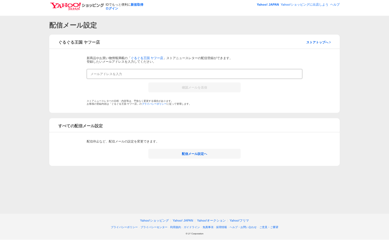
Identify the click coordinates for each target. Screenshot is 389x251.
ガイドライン (192, 227)
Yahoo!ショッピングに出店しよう (304, 4)
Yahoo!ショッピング (154, 220)
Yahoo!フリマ (239, 220)
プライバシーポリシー (154, 103)
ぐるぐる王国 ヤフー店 (147, 58)
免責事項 (208, 227)
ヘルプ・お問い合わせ (243, 227)
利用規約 (175, 227)
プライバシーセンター (153, 227)
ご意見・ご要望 (268, 227)
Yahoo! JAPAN (268, 4)
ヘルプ (335, 4)
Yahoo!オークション (211, 220)
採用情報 (221, 227)
